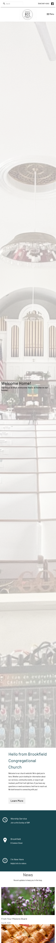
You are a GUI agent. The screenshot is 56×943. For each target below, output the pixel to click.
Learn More (17, 800)
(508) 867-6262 (43, 3)
